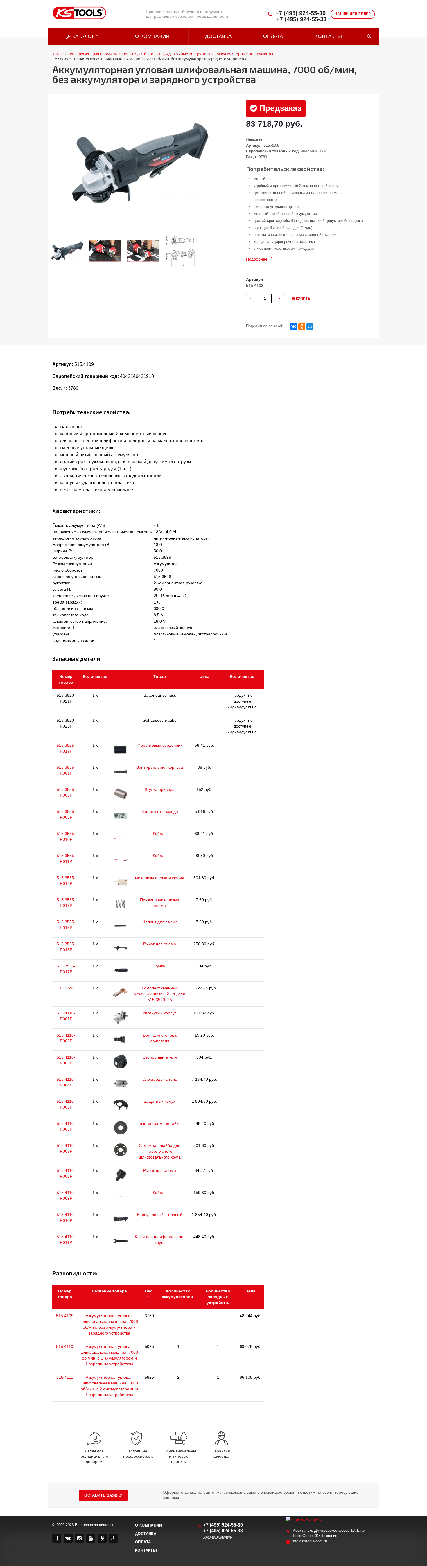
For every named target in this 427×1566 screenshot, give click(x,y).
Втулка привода (160, 789)
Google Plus (113, 1538)
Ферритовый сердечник (159, 745)
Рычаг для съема (159, 944)
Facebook (56, 1538)
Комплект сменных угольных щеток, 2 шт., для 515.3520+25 (159, 994)
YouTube (90, 1538)
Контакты (328, 36)
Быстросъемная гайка (160, 1123)
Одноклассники (102, 1538)
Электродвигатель (159, 1079)
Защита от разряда (159, 811)
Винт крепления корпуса (159, 767)
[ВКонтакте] (293, 326)
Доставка (218, 36)
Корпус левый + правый (159, 1214)
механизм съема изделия (159, 877)
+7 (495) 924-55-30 (300, 13)
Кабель (159, 833)
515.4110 (64, 1346)
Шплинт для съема (159, 922)
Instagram (79, 1538)
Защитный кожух (159, 1101)
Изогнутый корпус (160, 1013)
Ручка (159, 966)
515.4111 (64, 1377)
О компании (152, 36)
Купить (303, 299)
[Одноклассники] (301, 326)
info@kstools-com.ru (309, 1541)
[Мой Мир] (309, 326)
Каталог (83, 36)
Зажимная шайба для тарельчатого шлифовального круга (160, 1151)
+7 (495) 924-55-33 (301, 19)
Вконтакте (68, 1538)
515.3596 (66, 988)
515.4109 (64, 1315)
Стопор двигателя (160, 1057)
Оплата (273, 36)
